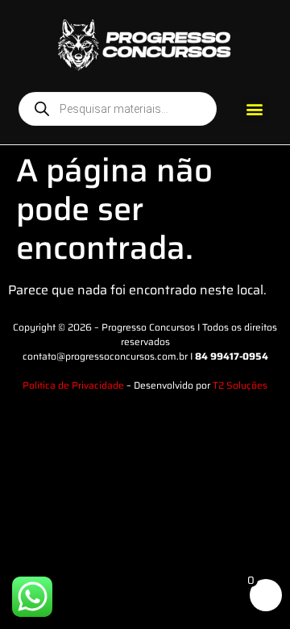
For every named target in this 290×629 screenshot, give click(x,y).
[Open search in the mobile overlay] (117, 109)
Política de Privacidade (73, 385)
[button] (255, 109)
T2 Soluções (240, 385)
